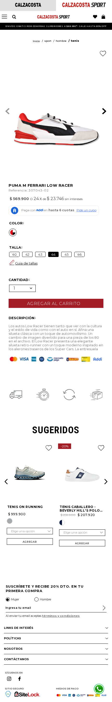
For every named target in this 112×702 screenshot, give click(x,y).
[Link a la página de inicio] (36, 41)
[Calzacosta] (28, 5)
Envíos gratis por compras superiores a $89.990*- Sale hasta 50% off (56, 26)
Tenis (75, 41)
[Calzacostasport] (84, 5)
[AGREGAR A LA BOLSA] (56, 303)
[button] (13, 232)
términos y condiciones (61, 616)
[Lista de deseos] (95, 17)
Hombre (61, 41)
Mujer (15, 599)
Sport (47, 41)
